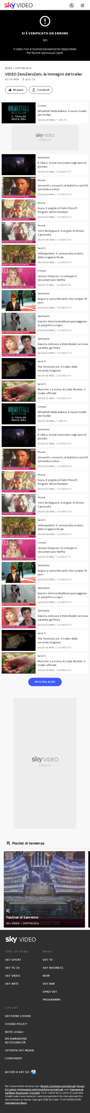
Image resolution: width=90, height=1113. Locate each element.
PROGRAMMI (51, 999)
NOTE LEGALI (14, 1032)
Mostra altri (45, 681)
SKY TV (48, 959)
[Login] (71, 5)
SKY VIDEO (12, 975)
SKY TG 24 (12, 967)
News (8, 68)
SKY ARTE (12, 983)
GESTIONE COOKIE (18, 1016)
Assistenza (22, 1092)
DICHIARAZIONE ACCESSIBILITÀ (16, 1040)
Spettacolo (23, 68)
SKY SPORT (13, 959)
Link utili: (11, 1007)
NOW (46, 975)
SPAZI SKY (50, 991)
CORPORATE (13, 1058)
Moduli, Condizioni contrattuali (58, 1086)
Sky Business (53, 967)
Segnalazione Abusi (16, 1102)
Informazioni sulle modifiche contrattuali (40, 1089)
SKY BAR (49, 983)
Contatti (35, 1092)
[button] (16, 90)
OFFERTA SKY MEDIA (19, 1050)
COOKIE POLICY (16, 1024)
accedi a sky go (17, 1072)
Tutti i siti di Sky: (17, 951)
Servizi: (48, 951)
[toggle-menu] (82, 5)
